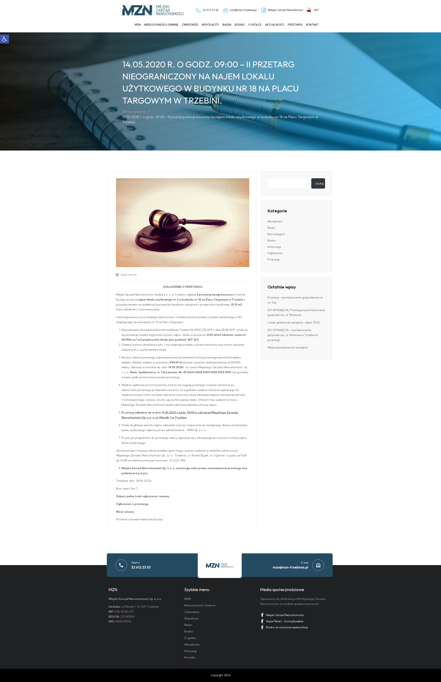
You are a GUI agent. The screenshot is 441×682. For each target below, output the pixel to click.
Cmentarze (190, 24)
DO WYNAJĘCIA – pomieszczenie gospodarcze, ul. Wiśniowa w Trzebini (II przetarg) (293, 335)
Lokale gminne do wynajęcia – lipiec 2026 (294, 322)
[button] (4, 38)
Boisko (240, 24)
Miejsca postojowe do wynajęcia (287, 347)
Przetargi (295, 24)
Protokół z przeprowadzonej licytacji (139, 519)
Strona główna (133, 111)
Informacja (274, 247)
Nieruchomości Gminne (161, 24)
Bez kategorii (276, 234)
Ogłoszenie (275, 253)
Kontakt (312, 24)
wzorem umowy (228, 438)
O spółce (254, 24)
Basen (227, 24)
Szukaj (319, 183)
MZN (138, 24)
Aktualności (274, 24)
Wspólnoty (210, 24)
